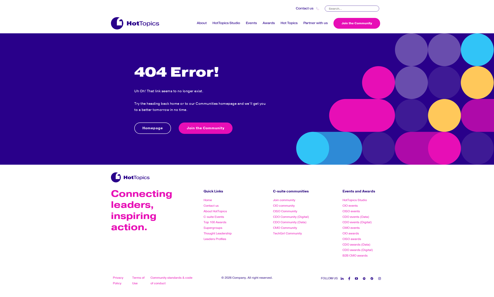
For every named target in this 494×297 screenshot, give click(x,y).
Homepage (152, 128)
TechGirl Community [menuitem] (287, 233)
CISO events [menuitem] (351, 211)
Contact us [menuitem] (211, 206)
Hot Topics (289, 23)
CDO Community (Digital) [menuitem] (291, 217)
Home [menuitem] (208, 200)
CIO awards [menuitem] (351, 233)
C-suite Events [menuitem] (214, 217)
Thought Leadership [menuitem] (218, 233)
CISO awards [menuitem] (352, 239)
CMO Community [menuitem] (285, 228)
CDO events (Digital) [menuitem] (357, 222)
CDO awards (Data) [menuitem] (356, 244)
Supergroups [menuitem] (213, 228)
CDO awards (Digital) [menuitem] (358, 250)
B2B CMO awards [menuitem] (355, 255)
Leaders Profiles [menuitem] (215, 239)
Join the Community (357, 23)
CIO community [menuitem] (284, 206)
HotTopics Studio (226, 23)
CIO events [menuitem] (350, 206)
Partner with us (315, 23)
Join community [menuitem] (284, 200)
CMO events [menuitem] (351, 228)
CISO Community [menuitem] (285, 211)
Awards (269, 23)
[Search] (376, 7)
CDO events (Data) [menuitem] (356, 217)
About (202, 23)
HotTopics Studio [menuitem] (355, 200)
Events (251, 23)
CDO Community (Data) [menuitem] (289, 222)
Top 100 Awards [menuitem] (215, 222)
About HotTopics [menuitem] (215, 211)
